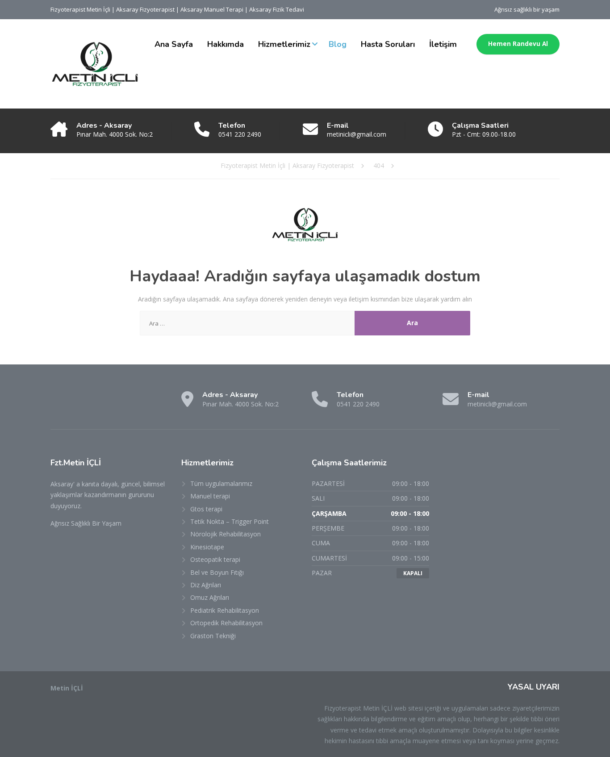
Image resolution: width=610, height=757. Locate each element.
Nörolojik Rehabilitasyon (225, 534)
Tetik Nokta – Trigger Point (229, 521)
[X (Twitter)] (75, 402)
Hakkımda (225, 44)
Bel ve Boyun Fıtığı (217, 572)
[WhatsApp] (108, 402)
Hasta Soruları (388, 44)
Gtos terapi (206, 509)
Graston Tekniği (213, 636)
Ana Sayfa (174, 44)
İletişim (443, 44)
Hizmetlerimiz (284, 44)
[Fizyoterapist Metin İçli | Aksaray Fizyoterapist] (95, 64)
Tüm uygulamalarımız (221, 483)
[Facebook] (58, 402)
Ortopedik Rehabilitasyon (226, 623)
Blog (338, 44)
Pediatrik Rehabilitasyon (224, 610)
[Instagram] (91, 402)
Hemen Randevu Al (518, 44)
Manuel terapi (210, 496)
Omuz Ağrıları (209, 597)
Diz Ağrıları (205, 585)
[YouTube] (124, 402)
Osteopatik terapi (215, 559)
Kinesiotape (207, 547)
